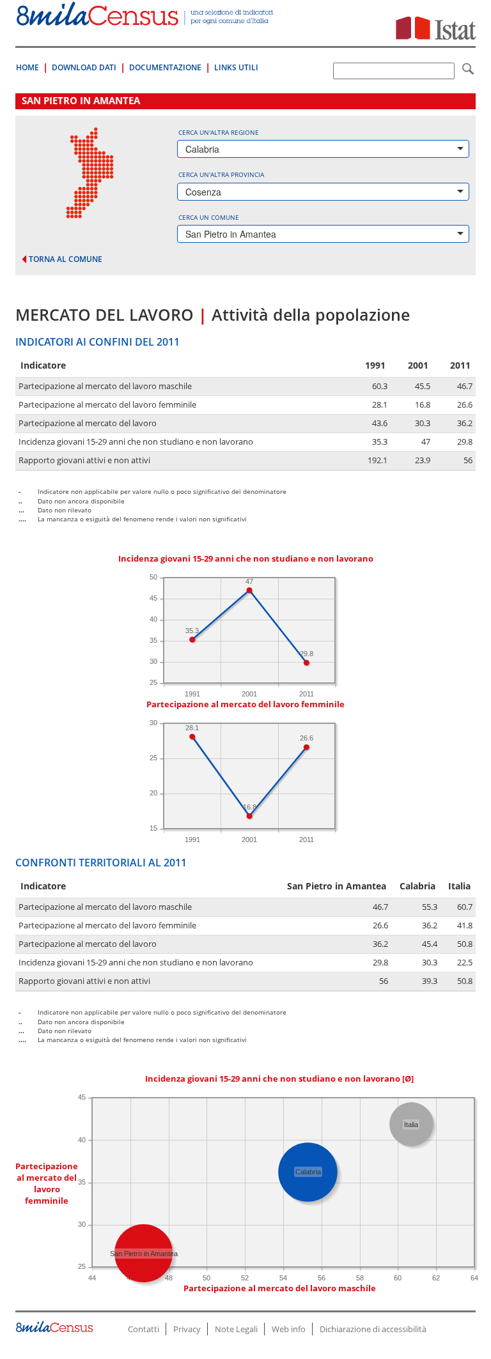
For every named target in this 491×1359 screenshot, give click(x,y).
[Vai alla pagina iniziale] (145, 19)
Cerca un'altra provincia (221, 174)
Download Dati (84, 67)
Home (27, 67)
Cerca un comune (208, 217)
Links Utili (236, 67)
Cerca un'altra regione (218, 132)
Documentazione (165, 67)
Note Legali (236, 1329)
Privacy (187, 1329)
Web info (289, 1329)
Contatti (143, 1329)
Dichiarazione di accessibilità (373, 1329)
